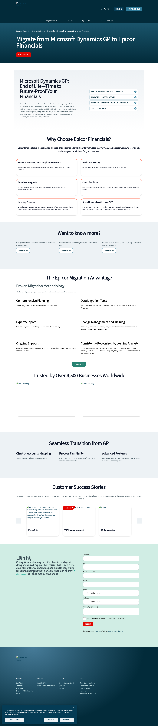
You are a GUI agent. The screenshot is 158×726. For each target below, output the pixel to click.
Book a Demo (23, 55)
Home (18, 31)
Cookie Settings (85, 688)
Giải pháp (26, 31)
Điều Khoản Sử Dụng (87, 683)
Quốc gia (86, 598)
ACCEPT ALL (66, 720)
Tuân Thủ (83, 691)
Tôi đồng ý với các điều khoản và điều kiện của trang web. (106, 618)
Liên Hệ (118, 9)
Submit (88, 624)
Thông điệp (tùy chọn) (90, 607)
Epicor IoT (62, 686)
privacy (98, 631)
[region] (39, 714)
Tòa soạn (19, 686)
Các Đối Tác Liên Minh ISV (46, 686)
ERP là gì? (62, 688)
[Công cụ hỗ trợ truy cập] (108, 9)
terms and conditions (115, 631)
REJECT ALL (51, 720)
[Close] (73, 707)
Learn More (23, 250)
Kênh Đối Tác (42, 683)
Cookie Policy (23, 712)
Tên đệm (86, 555)
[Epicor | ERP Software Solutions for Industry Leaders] (23, 9)
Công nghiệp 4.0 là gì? (66, 683)
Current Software (38, 31)
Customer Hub (133, 9)
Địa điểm (19, 688)
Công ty (85, 580)
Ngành (85, 589)
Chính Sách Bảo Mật (87, 686)
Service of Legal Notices (88, 693)
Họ (84, 563)
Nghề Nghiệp (20, 683)
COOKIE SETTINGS (14, 720)
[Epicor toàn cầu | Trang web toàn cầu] (105, 9)
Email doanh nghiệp (89, 572)
